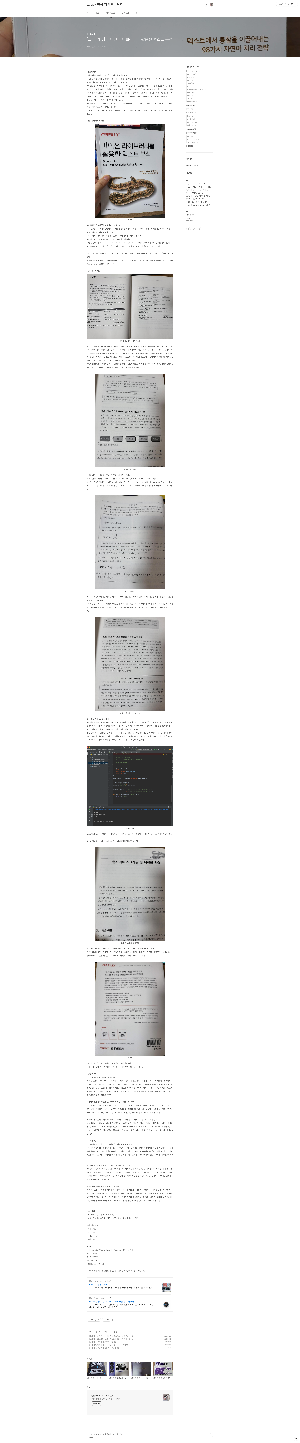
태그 (97, 12)
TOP (211, 1435)
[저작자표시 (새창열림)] (112, 1320)
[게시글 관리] (98, 1319)
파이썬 (204, 199)
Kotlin (190, 92)
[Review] (93, 1332)
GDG (190, 109)
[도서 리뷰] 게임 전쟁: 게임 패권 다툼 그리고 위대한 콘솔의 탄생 (111, 1336)
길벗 (197, 205)
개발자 (194, 193)
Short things (192, 142)
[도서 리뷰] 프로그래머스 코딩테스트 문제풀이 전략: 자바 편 (110, 1339)
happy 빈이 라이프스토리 (105, 4)
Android (191, 74)
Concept (191, 80)
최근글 (188, 165)
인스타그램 (194, 229)
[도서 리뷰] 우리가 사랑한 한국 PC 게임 (103, 1342)
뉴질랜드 (189, 187)
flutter (204, 184)
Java (190, 83)
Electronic (192, 122)
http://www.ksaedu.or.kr (99, 1281)
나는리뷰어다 (196, 199)
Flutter (190, 77)
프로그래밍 (206, 187)
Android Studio (196, 184)
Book (101, 1332)
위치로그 (125, 12)
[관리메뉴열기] (296, 1439)
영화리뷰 (202, 196)
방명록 (138, 12)
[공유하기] (95, 1319)
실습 (199, 193)
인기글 (195, 165)
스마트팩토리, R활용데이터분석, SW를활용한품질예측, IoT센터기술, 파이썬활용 (121, 1287)
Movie (191, 119)
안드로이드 (189, 202)
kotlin (202, 205)
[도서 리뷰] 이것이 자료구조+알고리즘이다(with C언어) (108, 1345)
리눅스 (188, 193)
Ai (194, 205)
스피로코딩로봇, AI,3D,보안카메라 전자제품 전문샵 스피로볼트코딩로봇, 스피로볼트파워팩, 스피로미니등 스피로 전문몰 (122, 1305)
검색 (206, 4)
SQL (190, 95)
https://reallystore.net (98, 1298)
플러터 (188, 199)
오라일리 (189, 196)
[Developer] (193, 71)
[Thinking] (192, 133)
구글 (187, 184)
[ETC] (189, 146)
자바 (200, 187)
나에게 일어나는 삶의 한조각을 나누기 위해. (106, 1399)
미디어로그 (110, 12)
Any (189, 98)
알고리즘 (189, 205)
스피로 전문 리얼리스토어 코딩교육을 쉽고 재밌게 (111, 1301)
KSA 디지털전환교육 (98, 1284)
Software (191, 125)
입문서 (195, 187)
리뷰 (201, 202)
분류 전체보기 (193, 67)
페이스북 (188, 229)
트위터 (199, 229)
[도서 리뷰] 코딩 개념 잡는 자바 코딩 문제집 (104, 1348)
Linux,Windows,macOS (196, 89)
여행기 (197, 202)
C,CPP (190, 86)
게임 (206, 202)
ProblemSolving (194, 101)
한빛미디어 (189, 190)
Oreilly (195, 196)
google (204, 193)
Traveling (191, 129)
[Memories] (192, 105)
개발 (207, 196)
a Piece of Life (193, 139)
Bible (190, 136)
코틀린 (208, 205)
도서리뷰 (204, 190)
